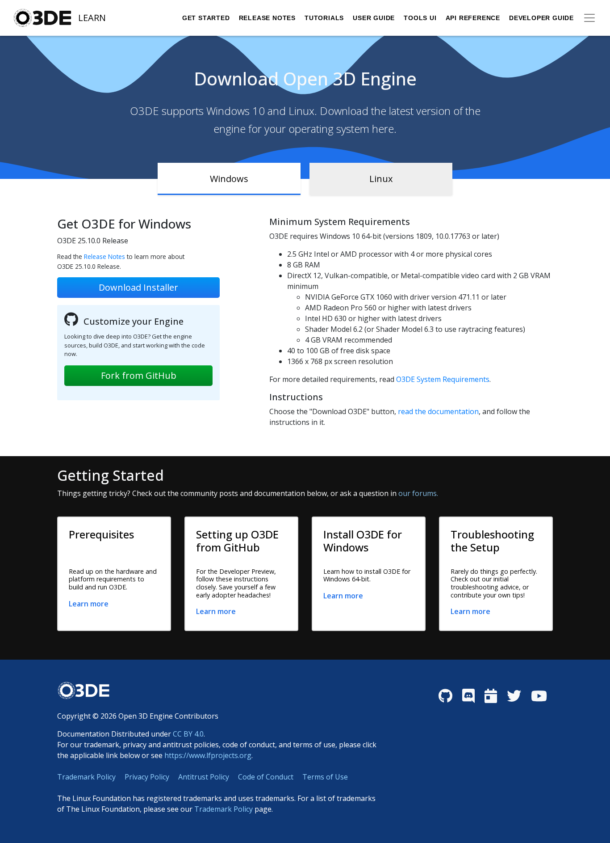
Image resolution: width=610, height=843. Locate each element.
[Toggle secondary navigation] (589, 17)
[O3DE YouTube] (539, 696)
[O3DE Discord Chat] (468, 696)
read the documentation (438, 411)
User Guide (374, 17)
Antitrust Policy (203, 777)
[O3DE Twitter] (514, 696)
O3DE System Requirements (442, 379)
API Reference (473, 17)
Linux (381, 179)
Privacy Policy (147, 777)
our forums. (418, 493)
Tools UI (420, 17)
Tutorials (324, 17)
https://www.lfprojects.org (207, 755)
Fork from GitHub (138, 375)
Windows (229, 179)
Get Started (206, 17)
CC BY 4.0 (188, 734)
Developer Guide (541, 17)
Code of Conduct (265, 777)
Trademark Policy (86, 777)
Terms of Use (325, 777)
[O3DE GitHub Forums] (445, 696)
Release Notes (267, 17)
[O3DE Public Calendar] (490, 696)
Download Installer (138, 287)
